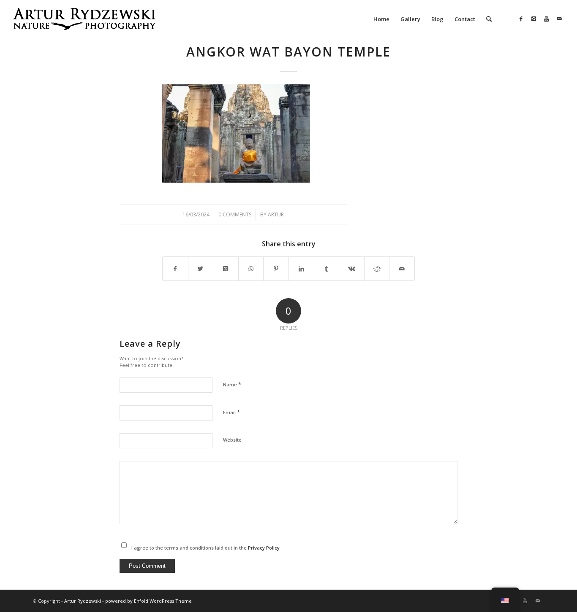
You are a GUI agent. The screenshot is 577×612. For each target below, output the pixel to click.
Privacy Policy (264, 548)
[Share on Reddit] (377, 268)
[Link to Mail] (559, 18)
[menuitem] (381, 19)
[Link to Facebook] (521, 18)
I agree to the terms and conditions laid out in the (205, 548)
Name (232, 384)
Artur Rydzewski (82, 601)
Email (231, 412)
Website (232, 440)
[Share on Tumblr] (326, 268)
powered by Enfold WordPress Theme (148, 601)
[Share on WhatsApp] (251, 268)
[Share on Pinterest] (276, 268)
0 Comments (234, 214)
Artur (276, 214)
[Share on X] (200, 268)
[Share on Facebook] (175, 268)
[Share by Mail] (401, 268)
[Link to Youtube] (546, 18)
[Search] (489, 19)
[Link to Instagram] (534, 18)
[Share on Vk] (351, 268)
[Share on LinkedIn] (301, 268)
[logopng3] (84, 25)
